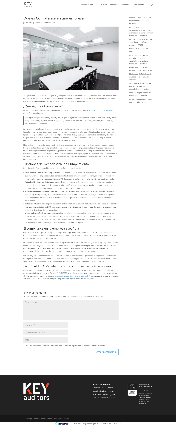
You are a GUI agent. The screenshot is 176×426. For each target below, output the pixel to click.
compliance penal (81, 276)
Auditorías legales (88, 5)
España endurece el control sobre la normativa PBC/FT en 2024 (140, 21)
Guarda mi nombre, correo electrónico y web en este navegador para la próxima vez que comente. (65, 346)
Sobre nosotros (139, 5)
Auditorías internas (109, 5)
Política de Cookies (61, 418)
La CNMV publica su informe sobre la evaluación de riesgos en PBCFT (140, 42)
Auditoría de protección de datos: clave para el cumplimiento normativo (140, 86)
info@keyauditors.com (107, 391)
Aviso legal (27, 418)
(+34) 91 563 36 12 (108, 387)
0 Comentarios (49, 22)
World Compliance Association (103, 110)
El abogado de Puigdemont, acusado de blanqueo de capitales (140, 77)
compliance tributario (63, 276)
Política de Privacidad (43, 418)
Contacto (126, 5)
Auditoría (38, 22)
